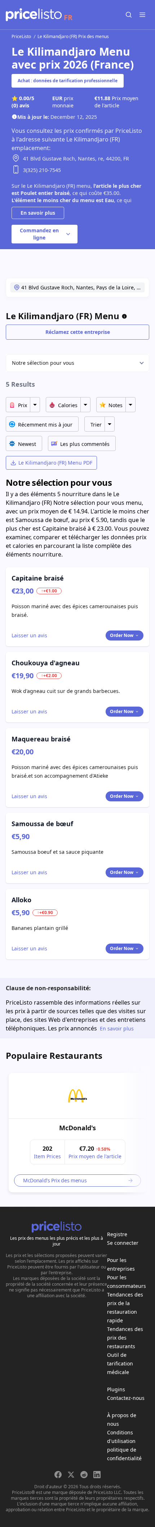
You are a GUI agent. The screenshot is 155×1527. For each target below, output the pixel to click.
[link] (77, 1096)
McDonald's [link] (77, 1127)
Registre (117, 1234)
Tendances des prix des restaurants (125, 1338)
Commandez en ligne (39, 234)
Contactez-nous (126, 1398)
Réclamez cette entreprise (77, 332)
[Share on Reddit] (84, 1474)
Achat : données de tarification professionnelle (68, 81)
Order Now (121, 635)
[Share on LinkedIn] (97, 1474)
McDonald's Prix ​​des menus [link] (55, 1180)
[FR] (34, 14)
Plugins (116, 1389)
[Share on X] (71, 1474)
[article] (77, 1132)
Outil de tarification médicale (120, 1363)
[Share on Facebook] (58, 1474)
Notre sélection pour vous (43, 362)
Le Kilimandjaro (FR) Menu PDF (55, 462)
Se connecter (122, 1242)
